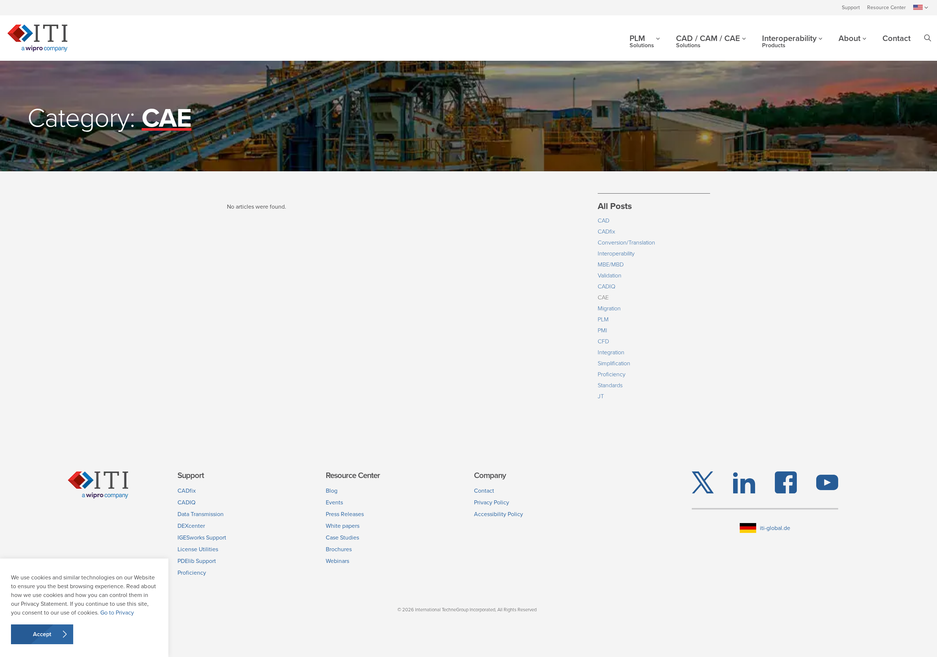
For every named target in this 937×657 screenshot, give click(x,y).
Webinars (337, 561)
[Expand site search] (927, 38)
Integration (611, 352)
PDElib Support (197, 561)
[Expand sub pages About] (869, 45)
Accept (42, 634)
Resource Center (886, 7)
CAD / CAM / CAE (708, 41)
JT (601, 396)
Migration (609, 308)
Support (851, 7)
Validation (609, 275)
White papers (342, 526)
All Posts (615, 206)
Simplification (614, 363)
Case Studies (342, 537)
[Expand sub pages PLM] (663, 45)
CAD (603, 220)
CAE (603, 297)
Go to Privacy (117, 612)
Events (334, 502)
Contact (896, 38)
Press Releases (345, 514)
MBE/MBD (611, 264)
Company (490, 475)
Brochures (339, 549)
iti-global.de (775, 528)
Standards (610, 385)
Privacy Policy (491, 502)
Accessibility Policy (498, 514)
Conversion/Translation (626, 242)
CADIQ (606, 286)
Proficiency (612, 374)
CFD (603, 341)
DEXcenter (191, 526)
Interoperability (789, 41)
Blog (331, 490)
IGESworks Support (202, 537)
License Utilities (198, 549)
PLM (642, 41)
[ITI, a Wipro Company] (37, 38)
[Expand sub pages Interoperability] (825, 45)
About (850, 38)
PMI (602, 330)
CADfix (606, 231)
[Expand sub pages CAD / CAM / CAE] (749, 45)
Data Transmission (201, 514)
